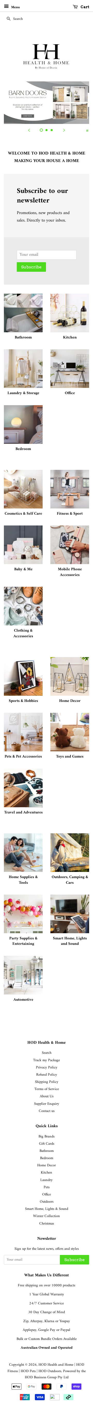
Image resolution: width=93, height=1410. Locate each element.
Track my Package (46, 1060)
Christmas (46, 1223)
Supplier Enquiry (46, 1104)
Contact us (47, 1111)
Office (46, 1194)
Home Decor (46, 1165)
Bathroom (47, 1151)
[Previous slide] (29, 130)
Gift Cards (46, 1144)
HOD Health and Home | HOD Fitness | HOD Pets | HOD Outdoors (45, 1368)
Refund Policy (46, 1075)
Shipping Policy (46, 1082)
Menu (15, 7)
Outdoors (46, 1202)
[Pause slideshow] (87, 130)
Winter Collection (46, 1216)
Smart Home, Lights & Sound (46, 1209)
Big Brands (46, 1136)
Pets (47, 1187)
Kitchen (46, 1172)
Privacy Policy (46, 1067)
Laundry (46, 1180)
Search (46, 1053)
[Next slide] (64, 130)
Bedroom (46, 1158)
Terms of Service (46, 1089)
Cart (84, 7)
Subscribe (31, 267)
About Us (46, 1096)
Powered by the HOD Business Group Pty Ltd (55, 1374)
